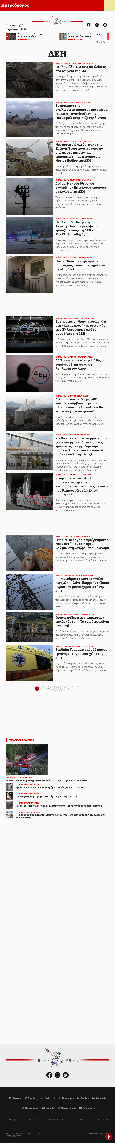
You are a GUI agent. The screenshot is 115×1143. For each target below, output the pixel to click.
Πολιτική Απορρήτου (57, 1119)
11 (72, 688)
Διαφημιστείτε (101, 1119)
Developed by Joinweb (99, 1133)
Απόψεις (32, 1098)
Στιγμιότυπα (68, 1108)
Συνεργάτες (89, 1108)
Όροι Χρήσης (34, 1119)
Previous (6, 37)
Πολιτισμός (32, 1108)
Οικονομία (68, 1098)
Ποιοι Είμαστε (13, 1119)
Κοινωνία (101, 1098)
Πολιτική (49, 1098)
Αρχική (16, 1098)
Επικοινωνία (81, 1119)
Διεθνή (84, 1098)
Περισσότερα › (102, 42)
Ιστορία (50, 1108)
